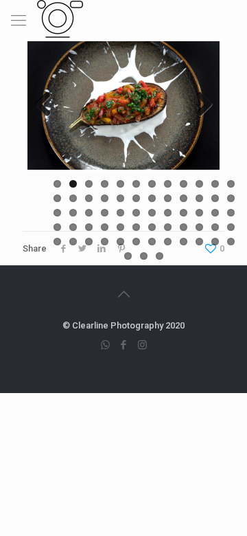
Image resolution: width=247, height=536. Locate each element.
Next (199, 105)
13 (57, 198)
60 (231, 241)
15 (89, 198)
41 (120, 227)
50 (73, 241)
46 (199, 227)
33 (183, 212)
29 (120, 212)
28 (104, 212)
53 (120, 241)
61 (128, 256)
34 (199, 212)
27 (89, 212)
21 (183, 198)
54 (136, 241)
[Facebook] (124, 345)
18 (136, 198)
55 (152, 241)
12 (231, 184)
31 (152, 212)
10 (199, 184)
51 (89, 241)
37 (57, 227)
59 (215, 241)
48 (231, 227)
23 (215, 198)
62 (144, 256)
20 (168, 198)
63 (159, 256)
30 (136, 212)
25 (57, 212)
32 (168, 212)
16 (104, 198)
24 (231, 198)
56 (168, 241)
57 (183, 241)
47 (215, 227)
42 (136, 227)
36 (231, 212)
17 (120, 198)
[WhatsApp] (105, 345)
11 (215, 184)
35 (215, 212)
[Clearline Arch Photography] (60, 17)
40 (104, 227)
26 (73, 212)
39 (89, 227)
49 (57, 241)
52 (104, 241)
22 (199, 198)
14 (73, 198)
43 (152, 227)
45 (183, 227)
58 (199, 241)
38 (73, 227)
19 (152, 198)
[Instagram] (142, 345)
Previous (48, 105)
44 (168, 227)
